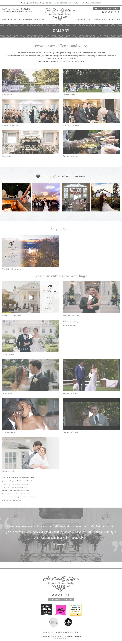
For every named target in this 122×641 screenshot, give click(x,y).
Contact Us (53, 1)
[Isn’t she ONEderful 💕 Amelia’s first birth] (76, 197)
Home (5, 1)
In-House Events (92, 1)
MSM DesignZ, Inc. (61, 638)
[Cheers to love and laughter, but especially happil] (105, 197)
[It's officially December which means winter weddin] (46, 197)
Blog (117, 1)
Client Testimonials (34, 1)
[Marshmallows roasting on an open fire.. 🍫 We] (16, 197)
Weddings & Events (71, 1)
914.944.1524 (25, 9)
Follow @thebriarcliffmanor (63, 176)
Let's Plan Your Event (106, 9)
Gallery (107, 1)
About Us (17, 1)
